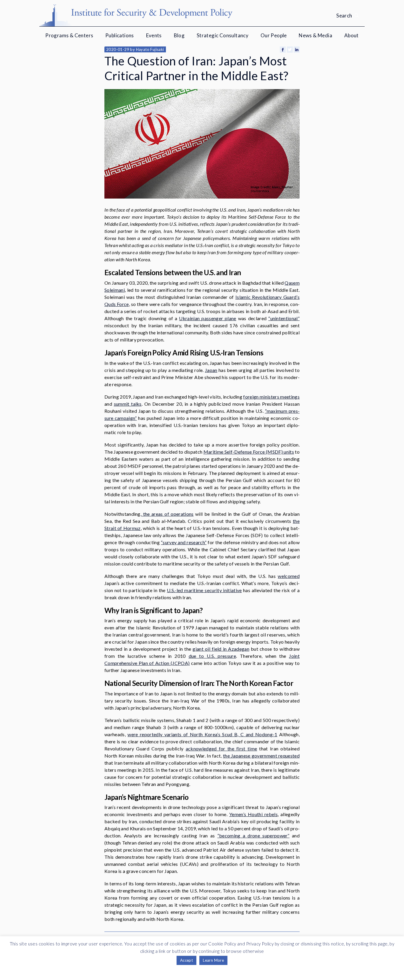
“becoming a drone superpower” (253, 835)
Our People (274, 35)
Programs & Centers (69, 35)
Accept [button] (186, 960)
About (351, 35)
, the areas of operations (167, 514)
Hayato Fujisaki (150, 49)
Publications (119, 35)
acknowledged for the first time (221, 748)
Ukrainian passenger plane (207, 318)
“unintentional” (284, 318)
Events (154, 35)
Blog (179, 35)
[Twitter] (290, 49)
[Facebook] (283, 49)
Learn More (213, 960)
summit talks (128, 404)
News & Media (315, 35)
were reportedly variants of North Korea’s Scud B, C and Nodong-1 (202, 734)
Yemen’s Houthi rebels (253, 814)
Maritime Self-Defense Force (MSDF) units (248, 452)
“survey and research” (183, 542)
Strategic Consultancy (222, 35)
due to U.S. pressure (212, 656)
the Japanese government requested (261, 755)
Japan (211, 370)
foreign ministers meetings (271, 396)
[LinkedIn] (297, 49)
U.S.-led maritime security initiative (204, 590)
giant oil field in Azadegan (221, 649)
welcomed (289, 576)
